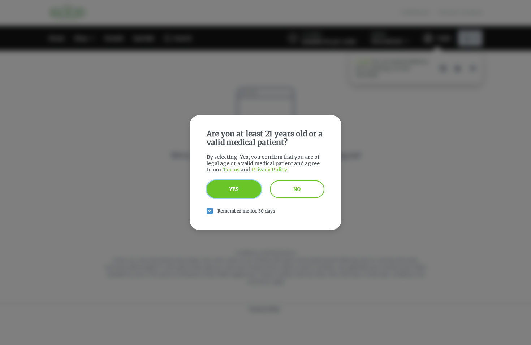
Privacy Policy (269, 169)
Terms (231, 169)
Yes (233, 189)
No (297, 189)
